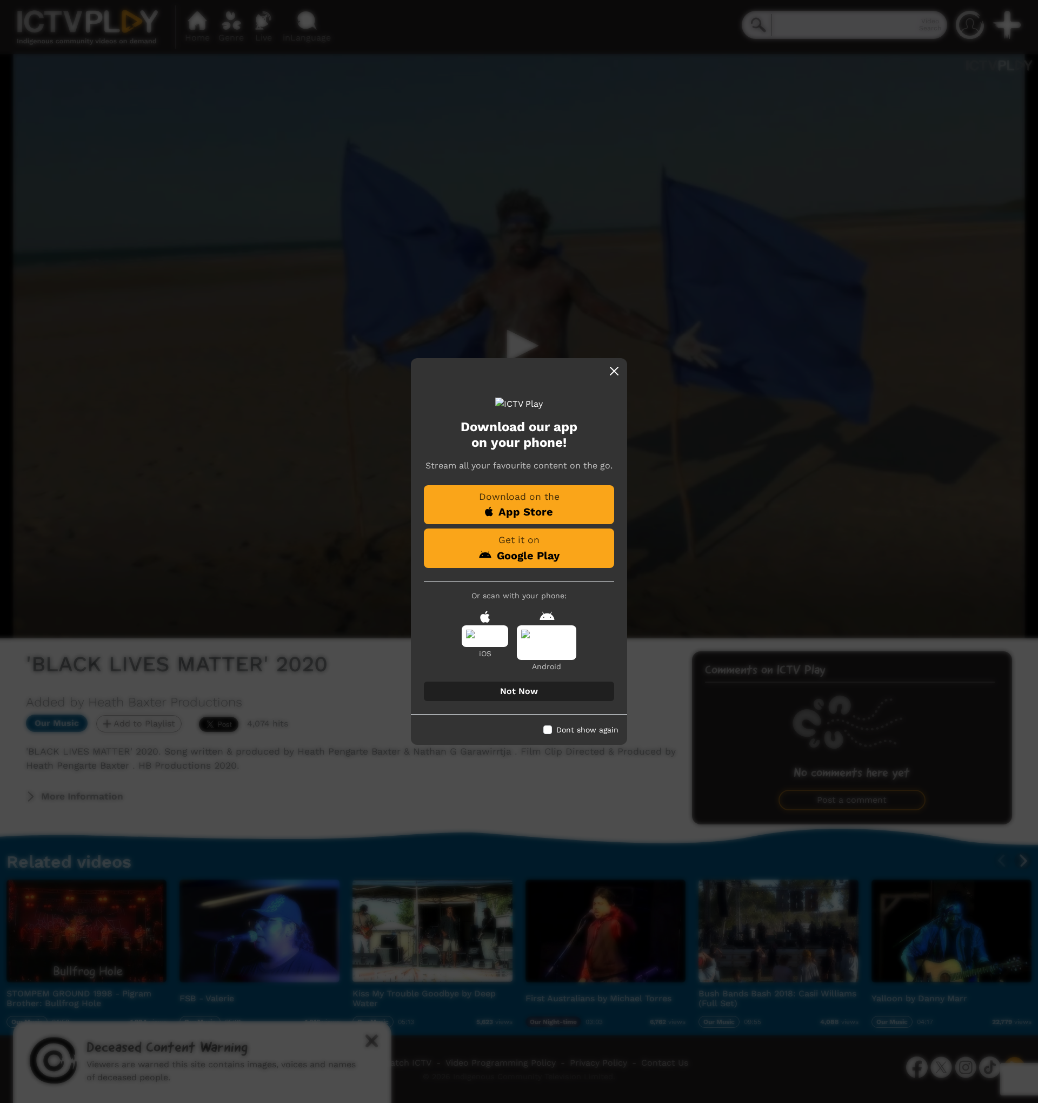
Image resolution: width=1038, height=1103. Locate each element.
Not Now (519, 691)
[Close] (614, 371)
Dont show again (587, 729)
